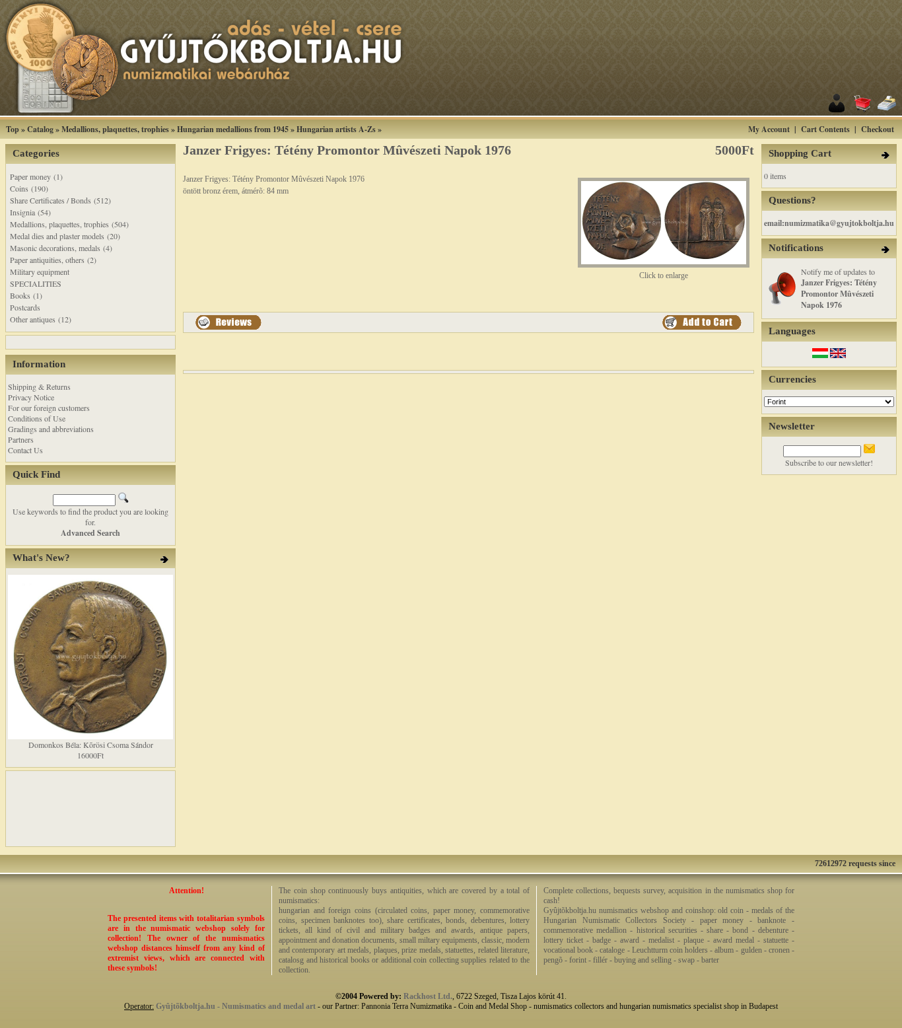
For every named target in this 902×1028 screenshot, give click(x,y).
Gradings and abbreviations (51, 428)
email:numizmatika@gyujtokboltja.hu (829, 223)
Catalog (40, 129)
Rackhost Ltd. (427, 996)
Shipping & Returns (39, 386)
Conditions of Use (36, 418)
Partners (21, 439)
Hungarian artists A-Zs (336, 129)
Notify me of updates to (839, 288)
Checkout (877, 129)
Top (12, 129)
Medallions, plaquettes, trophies (115, 129)
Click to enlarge (663, 275)
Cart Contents (825, 129)
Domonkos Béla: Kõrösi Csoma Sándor (90, 744)
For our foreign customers (49, 407)
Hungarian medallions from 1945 (233, 129)
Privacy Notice (31, 397)
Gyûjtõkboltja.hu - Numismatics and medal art (236, 1006)
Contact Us (25, 450)
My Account (769, 129)
